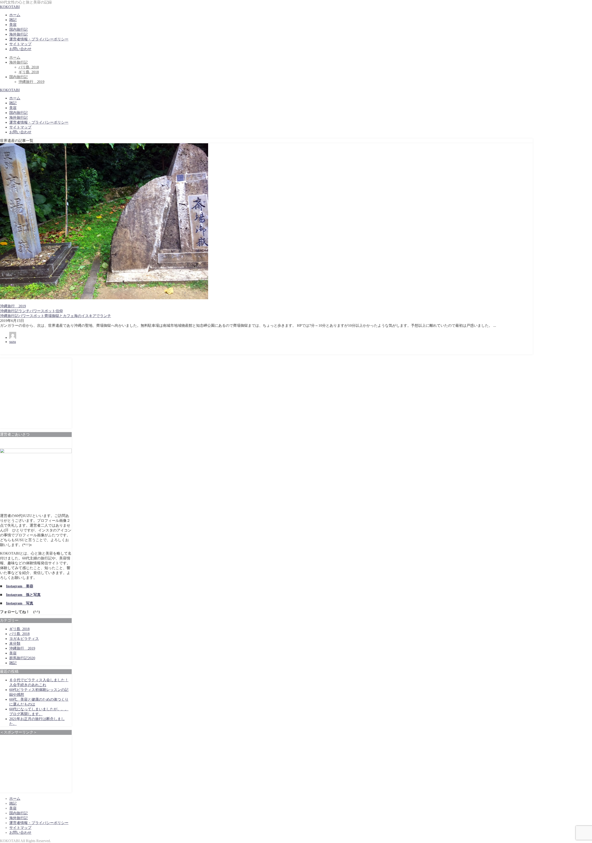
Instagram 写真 (19, 603)
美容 (13, 25)
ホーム (14, 15)
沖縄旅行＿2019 (31, 82)
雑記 (13, 20)
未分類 (14, 643)
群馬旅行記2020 (22, 658)
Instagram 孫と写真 (23, 595)
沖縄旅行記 (9, 311)
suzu (12, 342)
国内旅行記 (18, 29)
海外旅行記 (18, 34)
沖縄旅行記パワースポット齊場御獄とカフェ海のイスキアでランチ (55, 316)
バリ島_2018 (28, 67)
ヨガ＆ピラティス (24, 639)
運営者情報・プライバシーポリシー (38, 39)
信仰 (59, 311)
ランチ (24, 311)
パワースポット (43, 311)
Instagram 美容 (19, 586)
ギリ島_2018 (28, 72)
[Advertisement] (36, 395)
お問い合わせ (20, 49)
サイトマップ (20, 44)
